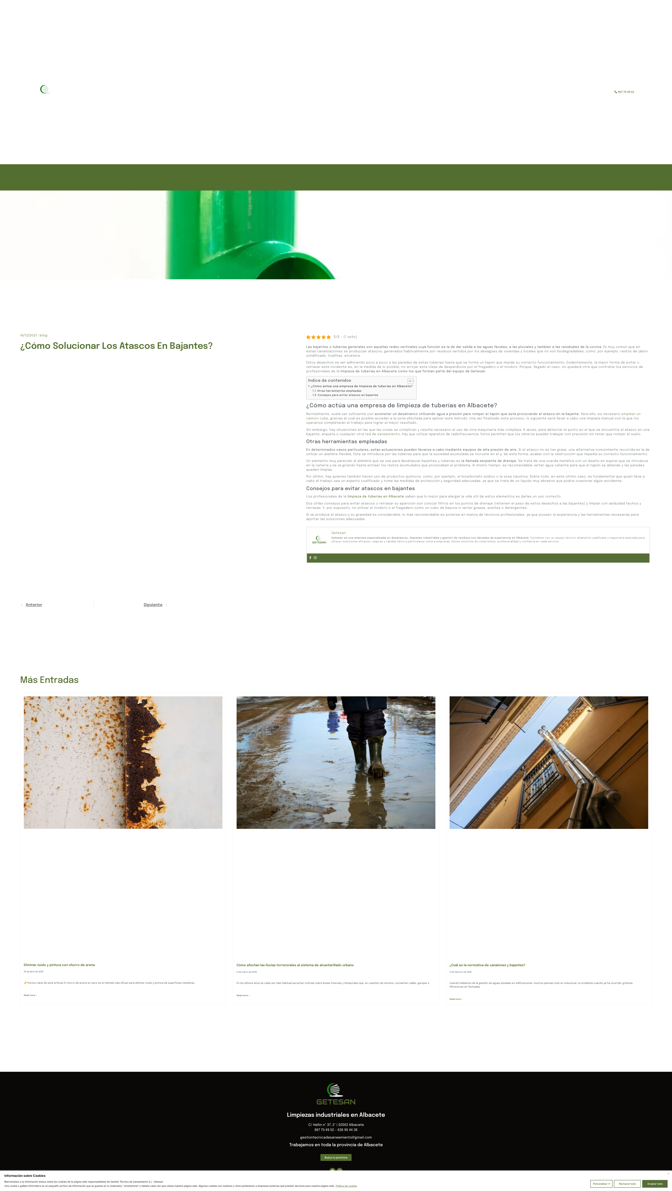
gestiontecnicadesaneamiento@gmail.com (336, 1137)
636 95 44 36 (348, 1130)
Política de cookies (346, 1185)
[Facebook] (310, 558)
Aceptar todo (655, 1183)
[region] (336, 1181)
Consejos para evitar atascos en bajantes (348, 395)
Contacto (381, 92)
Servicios (342, 92)
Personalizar (600, 1183)
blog (43, 335)
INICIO (297, 92)
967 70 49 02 (324, 1130)
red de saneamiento (382, 434)
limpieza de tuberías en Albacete (376, 496)
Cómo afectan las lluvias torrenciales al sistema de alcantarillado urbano (295, 965)
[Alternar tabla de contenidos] (409, 381)
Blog (361, 92)
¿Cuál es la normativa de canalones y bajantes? (487, 965)
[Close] (668, 1173)
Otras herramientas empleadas (339, 391)
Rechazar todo (627, 1183)
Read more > (30, 995)
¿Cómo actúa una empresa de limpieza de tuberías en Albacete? (362, 386)
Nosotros (318, 92)
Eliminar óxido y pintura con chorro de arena (59, 965)
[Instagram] (315, 558)
